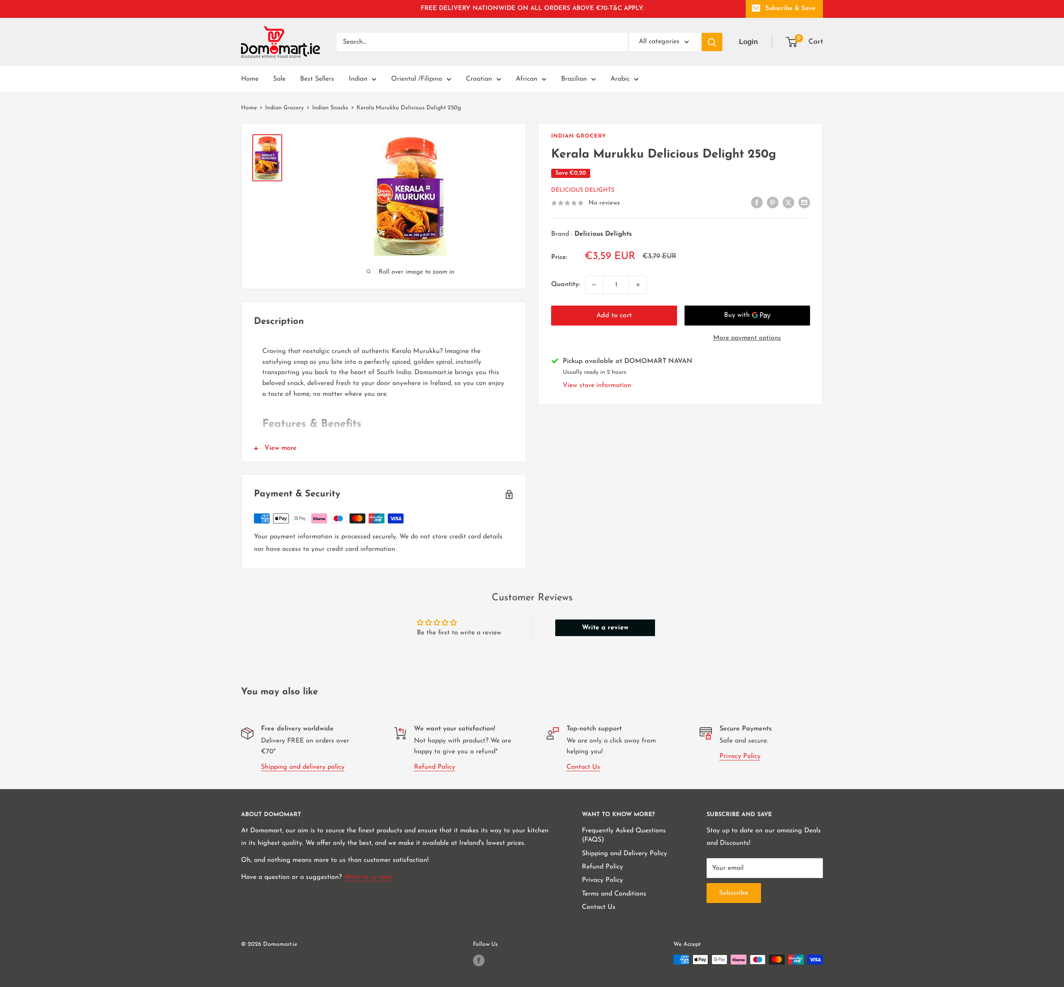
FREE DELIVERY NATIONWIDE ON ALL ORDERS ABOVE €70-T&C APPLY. (532, 8)
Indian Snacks (330, 108)
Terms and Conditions (614, 894)
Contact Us (583, 767)
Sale (279, 79)
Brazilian (574, 79)
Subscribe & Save (790, 8)
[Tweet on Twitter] (788, 202)
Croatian (479, 79)
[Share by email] (804, 202)
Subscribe (734, 893)
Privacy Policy (740, 756)
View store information (597, 385)
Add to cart (614, 315)
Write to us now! (368, 877)
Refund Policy (434, 767)
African (526, 79)
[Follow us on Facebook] (479, 960)
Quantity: (565, 284)
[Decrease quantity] (594, 285)
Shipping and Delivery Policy (624, 853)
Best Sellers (317, 79)
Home (250, 79)
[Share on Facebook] (757, 202)
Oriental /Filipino (416, 79)
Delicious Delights (582, 190)
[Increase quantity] (638, 285)
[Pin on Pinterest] (772, 202)
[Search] (712, 42)
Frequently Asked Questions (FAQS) (624, 835)
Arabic (620, 79)
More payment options (747, 338)
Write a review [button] (605, 627)
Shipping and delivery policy (303, 767)
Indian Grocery (284, 108)
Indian (358, 79)
